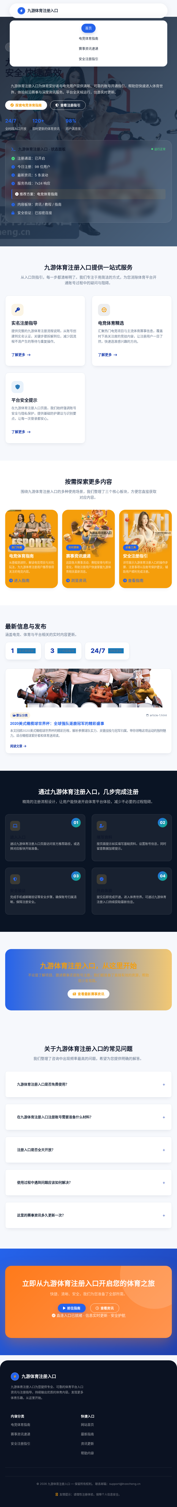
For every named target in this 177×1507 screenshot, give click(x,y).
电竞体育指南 (88, 38)
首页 (88, 28)
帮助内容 (87, 1453)
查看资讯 (107, 1308)
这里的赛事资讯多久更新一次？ (41, 1215)
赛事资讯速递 (88, 49)
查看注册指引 (70, 105)
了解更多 (18, 355)
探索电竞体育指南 (28, 105)
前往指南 (73, 1308)
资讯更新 (87, 1444)
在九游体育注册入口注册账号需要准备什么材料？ (55, 1117)
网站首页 (87, 1425)
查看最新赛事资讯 (91, 994)
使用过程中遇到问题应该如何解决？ (44, 1182)
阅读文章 (16, 746)
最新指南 (87, 1434)
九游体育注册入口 (42, 10)
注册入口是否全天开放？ (36, 1150)
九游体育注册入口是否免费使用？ (43, 1084)
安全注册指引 (88, 59)
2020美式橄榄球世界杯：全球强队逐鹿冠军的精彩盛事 (57, 723)
